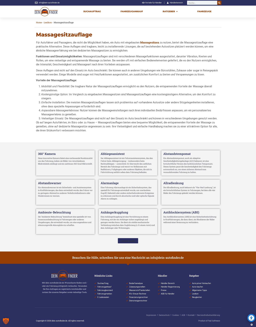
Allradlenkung (173, 183)
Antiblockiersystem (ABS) (181, 212)
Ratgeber (169, 11)
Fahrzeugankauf (132, 11)
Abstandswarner (49, 183)
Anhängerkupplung (114, 212)
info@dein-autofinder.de (167, 258)
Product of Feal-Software (209, 320)
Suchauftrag (92, 11)
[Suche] (219, 3)
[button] (128, 240)
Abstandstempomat (177, 154)
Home (39, 22)
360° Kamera (47, 154)
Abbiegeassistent (113, 154)
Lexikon (48, 22)
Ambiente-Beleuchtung (54, 212)
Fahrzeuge (204, 11)
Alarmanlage (110, 183)
